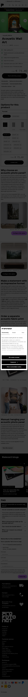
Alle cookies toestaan (14, 357)
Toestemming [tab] (5, 332)
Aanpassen (13, 362)
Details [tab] (14, 332)
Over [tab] (23, 332)
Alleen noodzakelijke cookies (14, 367)
